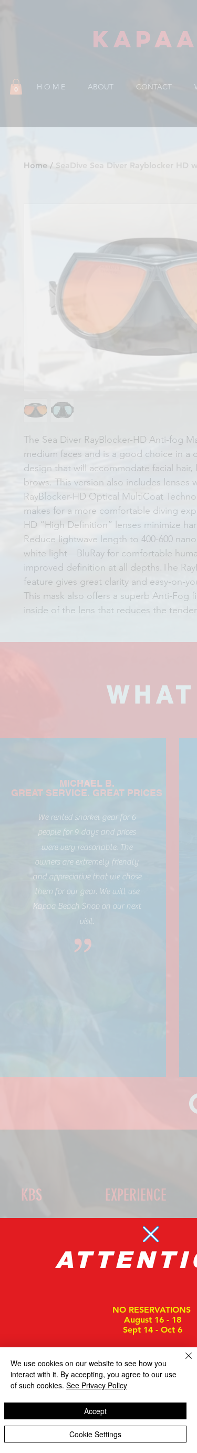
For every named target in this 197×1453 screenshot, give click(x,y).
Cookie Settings (95, 1434)
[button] (151, 1234)
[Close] (182, 1362)
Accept (95, 1411)
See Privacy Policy (96, 1385)
